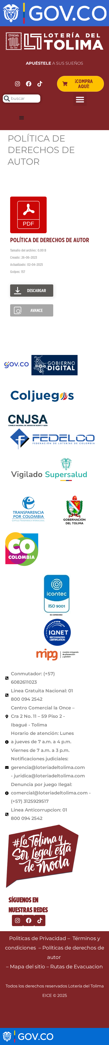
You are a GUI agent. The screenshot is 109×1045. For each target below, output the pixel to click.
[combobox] (21, 98)
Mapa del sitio (28, 967)
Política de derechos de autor (49, 240)
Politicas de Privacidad (37, 938)
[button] (80, 99)
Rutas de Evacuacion (76, 967)
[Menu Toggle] (21, 117)
